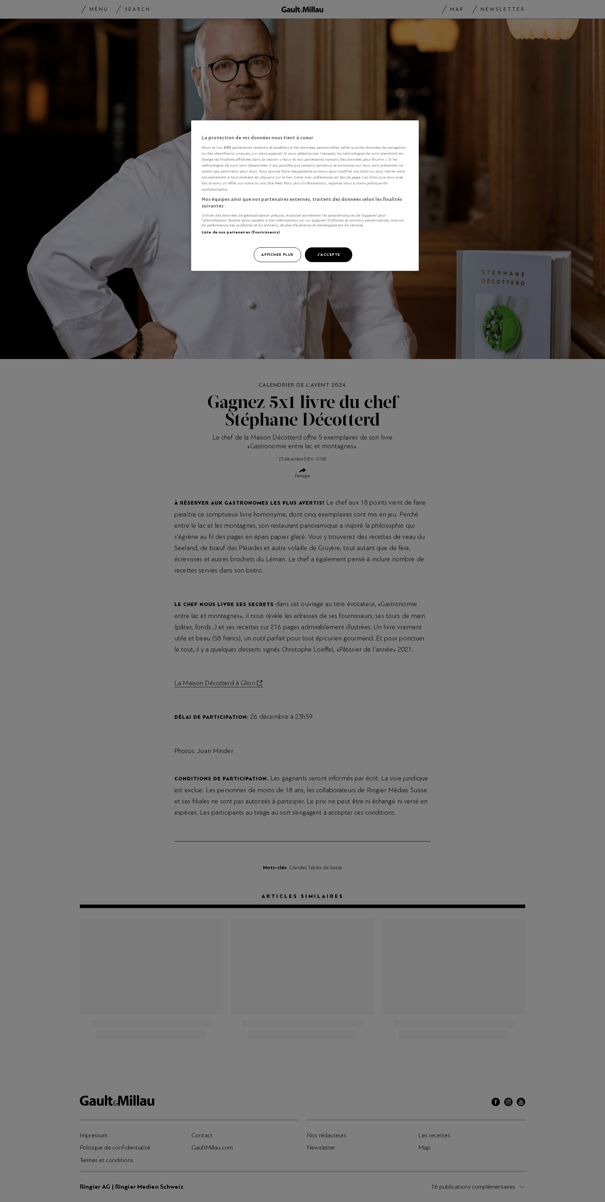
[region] (305, 195)
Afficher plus (277, 254)
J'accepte (328, 254)
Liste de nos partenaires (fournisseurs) (241, 232)
